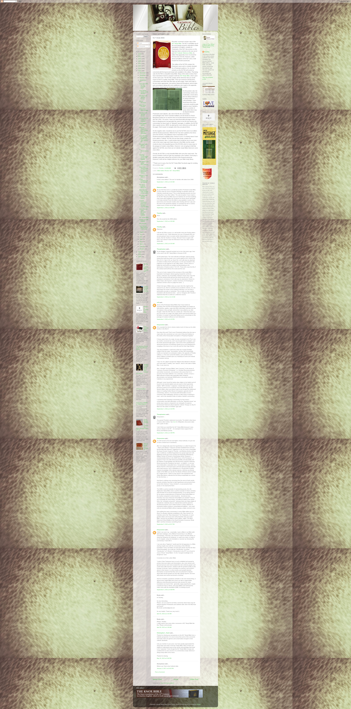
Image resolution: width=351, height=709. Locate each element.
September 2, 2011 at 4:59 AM (165, 221)
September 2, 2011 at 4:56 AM (165, 207)
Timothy (159, 213)
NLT (171, 170)
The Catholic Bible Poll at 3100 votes (143, 227)
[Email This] (178, 168)
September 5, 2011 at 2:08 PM (165, 433)
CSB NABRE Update (143, 124)
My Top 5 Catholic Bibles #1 (142, 186)
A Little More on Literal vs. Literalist (143, 120)
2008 (139, 256)
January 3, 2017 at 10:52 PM (165, 668)
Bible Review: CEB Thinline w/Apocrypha (143, 191)
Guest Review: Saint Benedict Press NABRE (143, 212)
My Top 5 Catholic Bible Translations (146, 267)
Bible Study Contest (142, 105)
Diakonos (160, 187)
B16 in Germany (142, 102)
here (174, 422)
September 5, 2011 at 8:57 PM (165, 524)
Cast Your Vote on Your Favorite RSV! (143, 86)
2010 (139, 252)
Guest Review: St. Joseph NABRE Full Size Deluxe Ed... (143, 138)
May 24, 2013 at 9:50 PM (164, 658)
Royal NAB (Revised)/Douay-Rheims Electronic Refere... (143, 170)
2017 (139, 56)
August (142, 232)
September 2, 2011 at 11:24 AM (166, 297)
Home (176, 679)
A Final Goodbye (141, 389)
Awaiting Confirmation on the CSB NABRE (143, 157)
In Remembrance (144, 151)
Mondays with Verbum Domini (143, 97)
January (142, 249)
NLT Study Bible (176, 43)
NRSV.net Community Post (146, 309)
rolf (158, 302)
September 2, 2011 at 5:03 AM (165, 243)
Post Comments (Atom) (167, 683)
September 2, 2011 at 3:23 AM (165, 182)
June (141, 237)
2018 (139, 54)
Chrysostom (160, 324)
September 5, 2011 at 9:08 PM (165, 589)
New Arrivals (142, 223)
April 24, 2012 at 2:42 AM (164, 613)
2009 (139, 254)
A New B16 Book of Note (143, 109)
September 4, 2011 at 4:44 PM (165, 409)
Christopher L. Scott (163, 633)
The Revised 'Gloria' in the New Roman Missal (142, 348)
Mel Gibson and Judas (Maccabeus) (143, 163)
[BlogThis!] (180, 168)
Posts (140, 43)
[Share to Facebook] (183, 168)
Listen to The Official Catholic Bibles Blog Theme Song (208, 46)
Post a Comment (160, 672)
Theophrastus (161, 249)
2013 (139, 66)
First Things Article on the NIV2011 (143, 92)
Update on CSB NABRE (143, 220)
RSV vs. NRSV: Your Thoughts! (146, 446)
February (142, 246)
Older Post (194, 679)
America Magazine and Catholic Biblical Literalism (143, 130)
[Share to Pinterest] (185, 168)
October (142, 77)
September (143, 80)
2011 (139, 70)
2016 (139, 58)
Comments (141, 46)
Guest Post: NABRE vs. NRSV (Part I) (142, 403)
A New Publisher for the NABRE (143, 181)
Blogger (198, 704)
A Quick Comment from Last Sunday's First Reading (143, 203)
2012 (139, 68)
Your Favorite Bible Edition (146, 329)
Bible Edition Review (163, 170)
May (141, 239)
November (143, 75)
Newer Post (157, 679)
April (141, 241)
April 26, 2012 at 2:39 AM (164, 627)
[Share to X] (182, 168)
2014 (139, 63)
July (141, 234)
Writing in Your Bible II (143, 176)
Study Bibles (176, 170)
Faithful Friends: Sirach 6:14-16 (146, 289)
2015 (139, 61)
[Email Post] (175, 168)
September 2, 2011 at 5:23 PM (165, 319)
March (142, 244)
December (143, 73)
